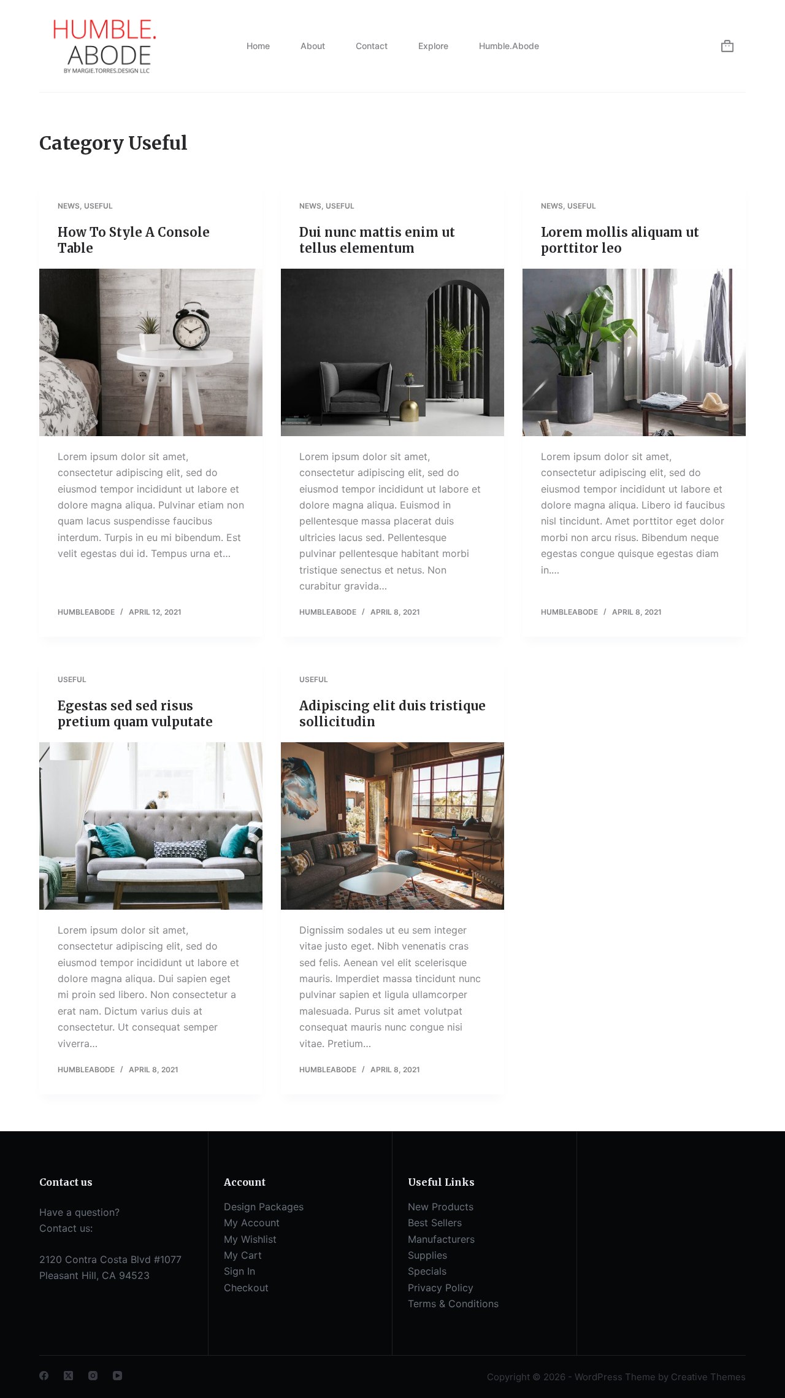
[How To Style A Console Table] (150, 352)
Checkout (246, 1287)
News (69, 205)
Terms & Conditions (453, 1303)
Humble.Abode (509, 45)
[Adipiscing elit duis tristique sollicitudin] (392, 826)
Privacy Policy (440, 1287)
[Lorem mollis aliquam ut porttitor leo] (634, 352)
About (313, 45)
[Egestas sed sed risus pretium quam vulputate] (150, 826)
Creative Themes (708, 1377)
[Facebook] (43, 1375)
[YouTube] (117, 1375)
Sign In (239, 1271)
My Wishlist (250, 1239)
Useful (98, 205)
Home (258, 45)
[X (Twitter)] (68, 1375)
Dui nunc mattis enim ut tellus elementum (377, 240)
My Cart (243, 1255)
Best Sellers (435, 1222)
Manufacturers (441, 1239)
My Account (252, 1222)
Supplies (427, 1255)
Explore (433, 45)
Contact (372, 45)
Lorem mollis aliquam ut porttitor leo (620, 240)
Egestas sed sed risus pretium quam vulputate (135, 713)
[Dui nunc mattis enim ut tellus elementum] (392, 352)
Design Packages (264, 1206)
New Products (440, 1206)
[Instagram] (93, 1375)
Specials (427, 1271)
